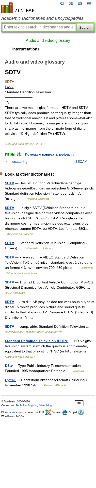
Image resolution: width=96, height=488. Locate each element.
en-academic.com (19, 7)
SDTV (9, 183)
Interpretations (26, 49)
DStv (9, 366)
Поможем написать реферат (49, 154)
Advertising (45, 405)
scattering (20, 161)
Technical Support (26, 405)
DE (71, 3)
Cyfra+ (10, 380)
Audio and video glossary (48, 40)
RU (62, 3)
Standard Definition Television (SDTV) (36, 341)
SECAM (81, 161)
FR (89, 3)
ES (80, 3)
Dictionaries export (12, 412)
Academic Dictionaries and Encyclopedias (42, 18)
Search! (85, 27)
